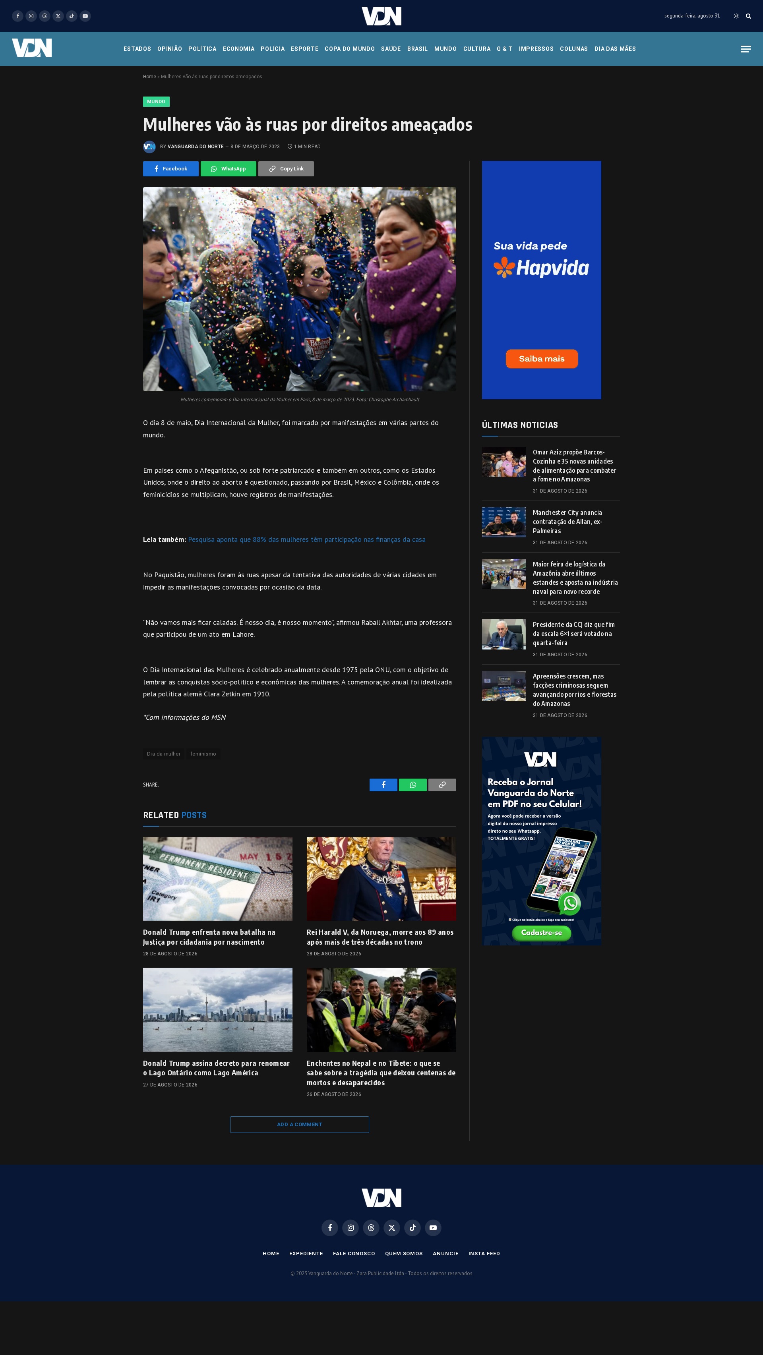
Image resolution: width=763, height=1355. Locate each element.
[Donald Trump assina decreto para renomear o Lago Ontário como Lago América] (217, 1010)
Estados (137, 49)
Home (149, 76)
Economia (239, 49)
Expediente (306, 1253)
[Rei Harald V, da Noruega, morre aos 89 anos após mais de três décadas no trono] (381, 879)
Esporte (304, 49)
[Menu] (746, 49)
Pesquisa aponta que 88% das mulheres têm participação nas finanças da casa (307, 539)
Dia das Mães (615, 49)
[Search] (747, 16)
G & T (505, 49)
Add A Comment (299, 1124)
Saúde (391, 49)
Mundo (445, 49)
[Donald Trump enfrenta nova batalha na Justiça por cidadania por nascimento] (217, 879)
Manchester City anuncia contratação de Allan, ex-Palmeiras (567, 521)
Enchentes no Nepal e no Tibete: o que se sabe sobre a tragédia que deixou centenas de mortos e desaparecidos (381, 1072)
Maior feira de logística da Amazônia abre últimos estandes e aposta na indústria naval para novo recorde (575, 577)
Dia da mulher (163, 754)
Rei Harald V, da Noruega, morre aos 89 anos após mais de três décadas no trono (380, 936)
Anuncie (445, 1253)
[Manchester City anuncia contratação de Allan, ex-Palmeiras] (504, 522)
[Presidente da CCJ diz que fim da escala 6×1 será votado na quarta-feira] (504, 634)
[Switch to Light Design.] (736, 16)
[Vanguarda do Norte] (381, 16)
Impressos (536, 49)
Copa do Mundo (350, 49)
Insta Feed (484, 1253)
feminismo (203, 754)
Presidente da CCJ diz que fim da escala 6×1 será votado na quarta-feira (574, 633)
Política (202, 49)
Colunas (574, 49)
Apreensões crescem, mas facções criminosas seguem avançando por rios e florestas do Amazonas (575, 689)
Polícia (273, 49)
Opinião (169, 49)
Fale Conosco (354, 1253)
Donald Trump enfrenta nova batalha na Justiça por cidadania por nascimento (209, 936)
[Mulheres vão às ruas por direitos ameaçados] (299, 289)
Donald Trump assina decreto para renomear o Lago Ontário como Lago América (216, 1067)
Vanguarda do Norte (196, 146)
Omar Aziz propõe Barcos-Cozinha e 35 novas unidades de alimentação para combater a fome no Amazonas (574, 465)
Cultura (477, 49)
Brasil (417, 49)
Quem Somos (404, 1253)
